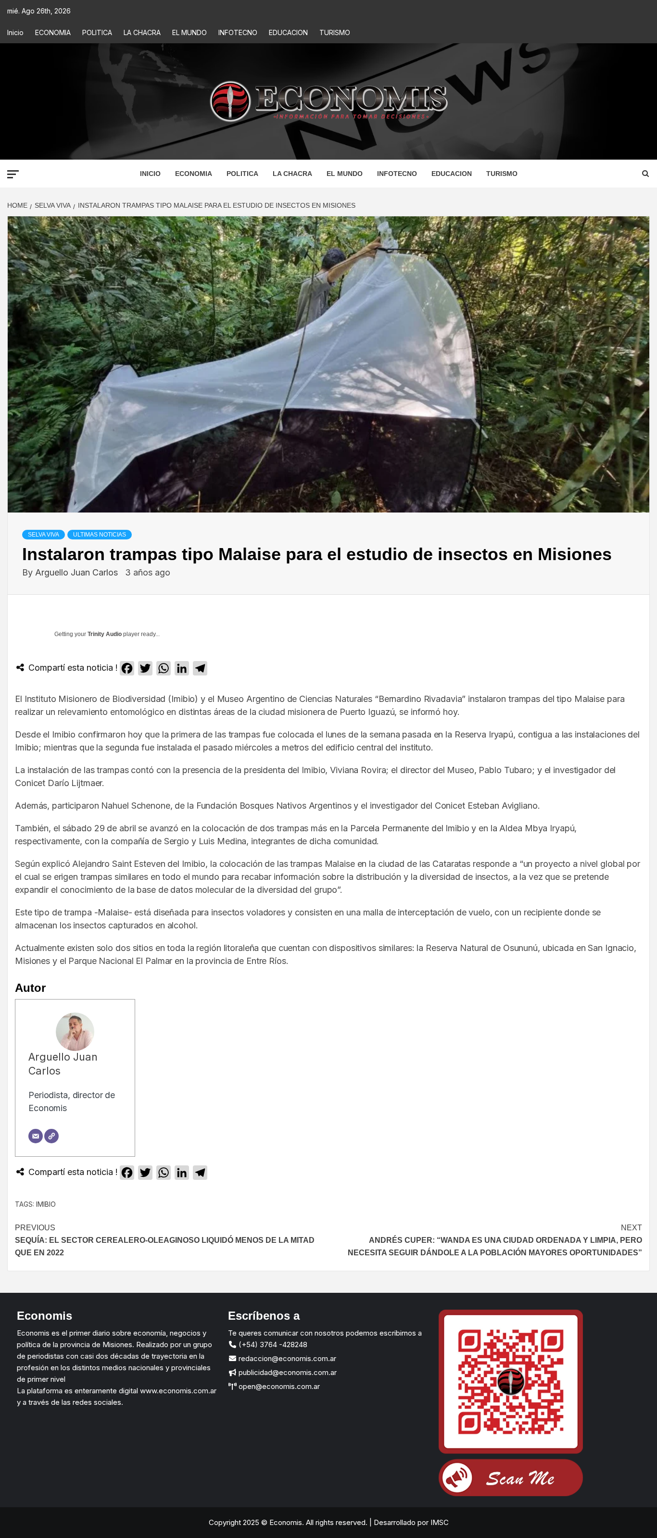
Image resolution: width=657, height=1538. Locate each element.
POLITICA (97, 32)
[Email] (35, 1136)
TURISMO (334, 32)
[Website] (51, 1136)
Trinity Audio (105, 634)
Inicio (15, 32)
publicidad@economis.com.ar (287, 1372)
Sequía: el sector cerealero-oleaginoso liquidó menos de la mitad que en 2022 (165, 1240)
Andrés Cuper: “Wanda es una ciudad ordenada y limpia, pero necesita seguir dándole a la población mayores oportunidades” (495, 1240)
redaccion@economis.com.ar (286, 1358)
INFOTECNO (237, 32)
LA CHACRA (142, 32)
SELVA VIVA (43, 534)
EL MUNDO (189, 32)
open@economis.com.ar (278, 1386)
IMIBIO (46, 1204)
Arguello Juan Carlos (77, 572)
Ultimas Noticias (99, 534)
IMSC (439, 1522)
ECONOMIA (53, 32)
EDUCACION (288, 32)
